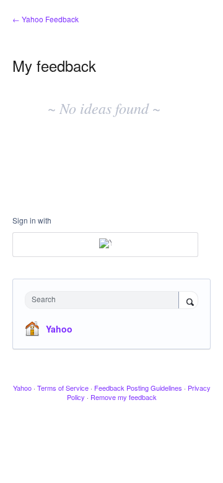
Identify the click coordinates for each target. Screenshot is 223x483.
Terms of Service (63, 388)
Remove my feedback (123, 397)
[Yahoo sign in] (105, 244)
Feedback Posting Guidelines (138, 388)
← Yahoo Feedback (45, 19)
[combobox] (104, 300)
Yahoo (59, 329)
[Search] (188, 301)
